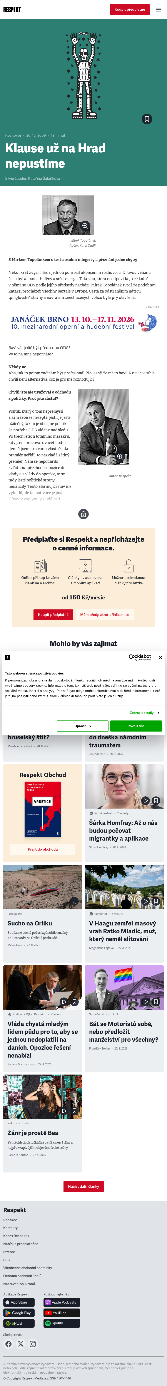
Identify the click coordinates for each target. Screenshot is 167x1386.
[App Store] (19, 1302)
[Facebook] (8, 1348)
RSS (6, 1260)
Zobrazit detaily (142, 713)
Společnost (96, 1014)
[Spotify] (61, 1323)
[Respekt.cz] (12, 9)
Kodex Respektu (16, 1236)
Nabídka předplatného (20, 1244)
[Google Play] (19, 1313)
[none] (85, 226)
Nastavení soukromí (19, 1284)
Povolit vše (136, 726)
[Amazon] (19, 1323)
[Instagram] (33, 1348)
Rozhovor (13, 135)
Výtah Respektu (36, 1014)
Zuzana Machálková (21, 1064)
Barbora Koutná (18, 1155)
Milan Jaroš (15, 945)
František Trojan (99, 1048)
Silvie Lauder (15, 178)
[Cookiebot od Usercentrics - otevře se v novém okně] (132, 657)
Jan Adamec (97, 754)
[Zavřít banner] (160, 657)
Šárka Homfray (98, 847)
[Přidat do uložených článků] (156, 800)
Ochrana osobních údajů (22, 1276)
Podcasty (19, 1014)
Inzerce (9, 1252)
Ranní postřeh (103, 813)
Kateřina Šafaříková (44, 178)
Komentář (100, 914)
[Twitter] (20, 1348)
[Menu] (158, 9)
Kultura (12, 1123)
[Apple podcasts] (61, 1302)
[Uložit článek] (147, 119)
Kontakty (10, 1228)
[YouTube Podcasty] (61, 1313)
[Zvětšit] (68, 215)
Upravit (80, 726)
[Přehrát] (145, 800)
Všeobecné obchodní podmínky (27, 1268)
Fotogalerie (15, 914)
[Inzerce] (83, 322)
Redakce (10, 1220)
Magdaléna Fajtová (20, 746)
